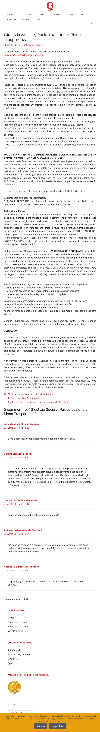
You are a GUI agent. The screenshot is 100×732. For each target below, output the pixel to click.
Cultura (69, 14)
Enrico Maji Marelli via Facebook (21, 424)
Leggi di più (57, 726)
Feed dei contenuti (17, 622)
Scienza (38, 19)
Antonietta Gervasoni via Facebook (23, 530)
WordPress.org (15, 631)
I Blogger (27, 14)
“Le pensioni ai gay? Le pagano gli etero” (28, 398)
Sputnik (12, 663)
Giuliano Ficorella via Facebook (21, 500)
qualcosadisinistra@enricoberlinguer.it (24, 55)
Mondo (25, 19)
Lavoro (83, 14)
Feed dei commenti (18, 626)
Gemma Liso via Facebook (18, 454)
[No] (96, 722)
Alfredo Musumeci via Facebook (21, 566)
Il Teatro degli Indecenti (20, 654)
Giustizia (12, 394)
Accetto (41, 726)
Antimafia (11, 19)
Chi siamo (11, 14)
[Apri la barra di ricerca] (92, 24)
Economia (55, 14)
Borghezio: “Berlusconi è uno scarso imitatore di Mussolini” (37, 402)
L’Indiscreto (14, 659)
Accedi (11, 617)
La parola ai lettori (27, 394)
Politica (41, 14)
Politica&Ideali (45, 394)
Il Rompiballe (14, 650)
